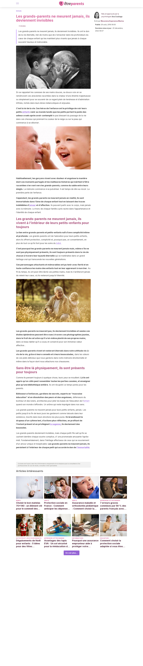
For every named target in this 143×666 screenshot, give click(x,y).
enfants (26, 112)
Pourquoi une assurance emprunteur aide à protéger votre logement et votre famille (85, 543)
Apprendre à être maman (110, 500)
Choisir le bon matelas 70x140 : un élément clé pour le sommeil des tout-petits (29, 506)
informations (77, 538)
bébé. (58, 243)
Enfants (18, 11)
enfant (86, 401)
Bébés (18, 500)
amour (32, 205)
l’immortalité (83, 447)
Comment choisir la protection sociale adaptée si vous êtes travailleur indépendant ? (113, 543)
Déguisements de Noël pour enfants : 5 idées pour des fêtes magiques (28, 543)
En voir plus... (72, 553)
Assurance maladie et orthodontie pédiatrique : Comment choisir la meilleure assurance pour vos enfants (85, 506)
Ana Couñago (117, 16)
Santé (46, 500)
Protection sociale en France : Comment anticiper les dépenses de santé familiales (56, 506)
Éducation (104, 538)
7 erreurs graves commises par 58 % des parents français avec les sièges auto (113, 506)
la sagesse (55, 424)
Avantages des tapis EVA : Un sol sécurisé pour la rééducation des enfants (57, 543)
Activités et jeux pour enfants (28, 538)
